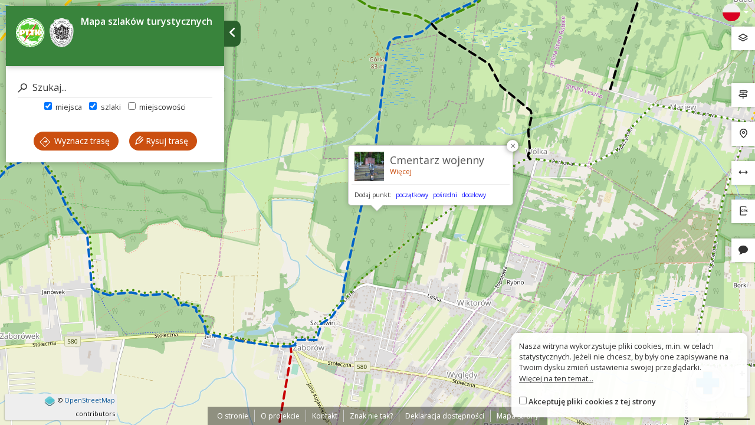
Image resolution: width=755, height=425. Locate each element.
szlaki (109, 107)
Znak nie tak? (371, 416)
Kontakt (324, 416)
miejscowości (161, 107)
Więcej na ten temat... (556, 378)
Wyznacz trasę (81, 140)
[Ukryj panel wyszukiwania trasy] (232, 34)
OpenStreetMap (89, 399)
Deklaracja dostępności (444, 416)
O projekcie (280, 416)
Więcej (401, 171)
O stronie (232, 416)
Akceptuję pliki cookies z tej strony (592, 401)
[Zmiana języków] (735, 12)
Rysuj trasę (165, 140)
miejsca (68, 107)
